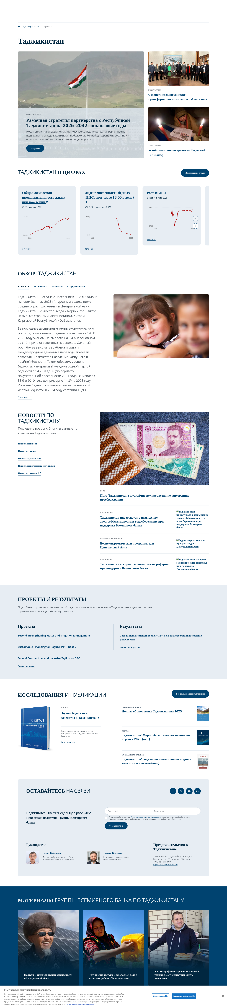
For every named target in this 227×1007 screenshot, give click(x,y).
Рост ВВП (155, 192)
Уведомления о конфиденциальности (146, 817)
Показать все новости (27, 443)
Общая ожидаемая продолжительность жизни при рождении (43, 197)
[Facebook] (173, 791)
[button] (195, 226)
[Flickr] (197, 791)
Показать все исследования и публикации (36, 465)
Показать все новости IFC (29, 473)
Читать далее (24, 397)
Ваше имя (159, 811)
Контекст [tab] (23, 286)
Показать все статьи (27, 450)
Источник (26, 249)
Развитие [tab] (57, 286)
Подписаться (117, 825)
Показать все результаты (130, 647)
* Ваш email (112, 811)
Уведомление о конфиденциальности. (80, 1004)
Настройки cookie (160, 996)
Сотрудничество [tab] (76, 286)
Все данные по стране (195, 172)
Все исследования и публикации (190, 693)
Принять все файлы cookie (184, 996)
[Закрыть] (223, 996)
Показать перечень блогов (29, 458)
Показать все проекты (26, 666)
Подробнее (35, 148)
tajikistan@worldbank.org (165, 864)
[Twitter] (181, 791)
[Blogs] (189, 791)
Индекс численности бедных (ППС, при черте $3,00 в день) (109, 195)
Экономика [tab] (40, 286)
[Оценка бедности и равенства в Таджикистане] (36, 729)
